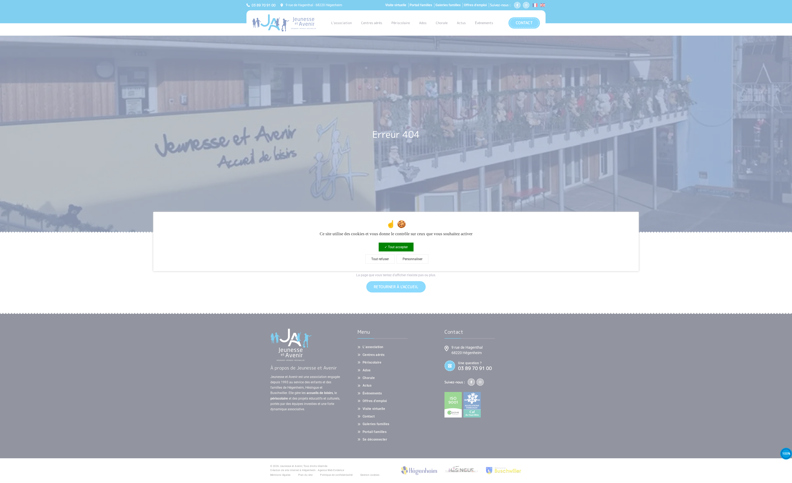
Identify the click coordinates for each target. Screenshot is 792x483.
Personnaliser (412, 259)
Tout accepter (397, 247)
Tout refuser (380, 259)
